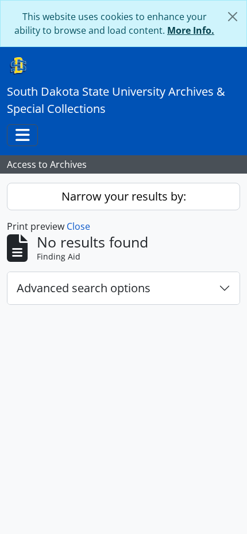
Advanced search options (83, 288)
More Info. (190, 30)
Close (78, 226)
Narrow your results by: (123, 196)
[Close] (232, 17)
